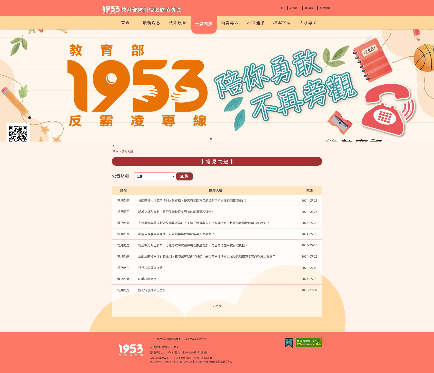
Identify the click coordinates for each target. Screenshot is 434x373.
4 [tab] (220, 139)
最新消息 (151, 22)
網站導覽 (325, 8)
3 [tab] (217, 139)
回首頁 (294, 8)
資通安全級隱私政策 (195, 339)
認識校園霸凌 (147, 279)
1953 (175, 347)
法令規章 (177, 22)
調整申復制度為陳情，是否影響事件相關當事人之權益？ (176, 234)
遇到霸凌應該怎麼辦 (152, 290)
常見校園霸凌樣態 (150, 267)
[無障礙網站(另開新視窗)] (309, 346)
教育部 (309, 8)
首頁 (125, 22)
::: (282, 8)
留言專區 (230, 22)
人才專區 (308, 22)
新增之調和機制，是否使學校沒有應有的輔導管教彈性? (175, 211)
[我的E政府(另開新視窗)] (289, 346)
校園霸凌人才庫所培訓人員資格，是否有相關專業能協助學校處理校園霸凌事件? (192, 200)
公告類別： (122, 176)
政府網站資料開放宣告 (169, 339)
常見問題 (204, 24)
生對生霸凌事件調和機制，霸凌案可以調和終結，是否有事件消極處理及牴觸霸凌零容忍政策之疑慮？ (206, 256)
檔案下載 (282, 22)
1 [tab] (211, 139)
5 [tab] (223, 139)
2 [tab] (214, 139)
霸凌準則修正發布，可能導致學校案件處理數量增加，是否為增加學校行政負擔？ (193, 245)
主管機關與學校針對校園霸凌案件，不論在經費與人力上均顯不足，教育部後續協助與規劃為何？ (203, 222)
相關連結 (256, 22)
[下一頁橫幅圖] (420, 85)
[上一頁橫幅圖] (13, 85)
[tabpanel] (217, 85)
